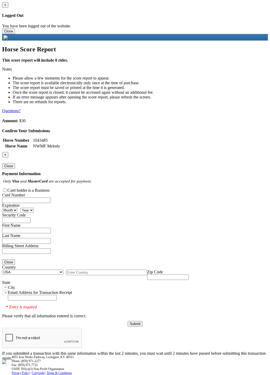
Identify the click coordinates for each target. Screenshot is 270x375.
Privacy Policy (21, 373)
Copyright (38, 373)
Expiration (11, 205)
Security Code (14, 215)
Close (8, 31)
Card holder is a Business (28, 190)
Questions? (11, 110)
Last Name (11, 235)
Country (9, 267)
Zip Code (155, 272)
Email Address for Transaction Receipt (40, 292)
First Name (11, 225)
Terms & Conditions (59, 373)
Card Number (13, 195)
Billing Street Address (20, 246)
